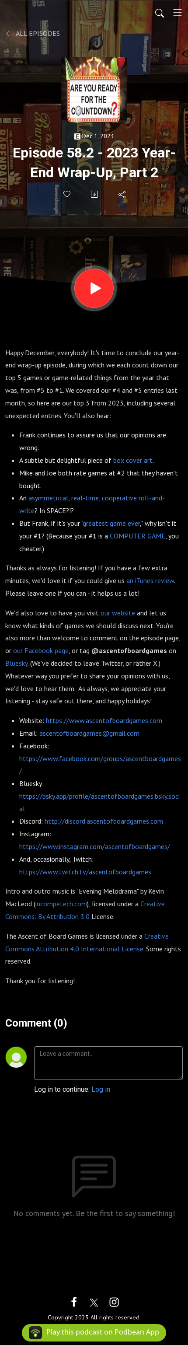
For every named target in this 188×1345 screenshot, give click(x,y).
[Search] (159, 12)
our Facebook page (41, 650)
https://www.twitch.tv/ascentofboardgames (85, 871)
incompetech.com (61, 903)
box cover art (133, 460)
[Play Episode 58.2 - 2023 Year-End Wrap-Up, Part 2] (94, 288)
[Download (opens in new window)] (95, 194)
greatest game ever (111, 523)
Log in (100, 1089)
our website (118, 612)
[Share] (123, 194)
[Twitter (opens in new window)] (94, 1301)
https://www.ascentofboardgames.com (104, 720)
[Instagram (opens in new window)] (114, 1301)
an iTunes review (150, 580)
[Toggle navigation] (177, 12)
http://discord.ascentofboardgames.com (104, 821)
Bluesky (16, 663)
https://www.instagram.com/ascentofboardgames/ (94, 846)
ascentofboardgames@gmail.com (89, 733)
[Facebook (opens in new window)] (74, 1301)
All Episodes (37, 33)
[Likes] (68, 194)
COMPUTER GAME (137, 535)
